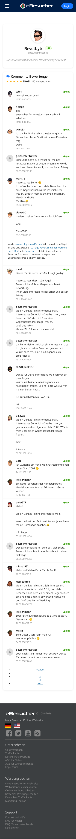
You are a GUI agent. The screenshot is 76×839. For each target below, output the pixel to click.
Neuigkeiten (12, 827)
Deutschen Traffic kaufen (19, 797)
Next (40, 683)
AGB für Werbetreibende (19, 763)
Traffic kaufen (13, 753)
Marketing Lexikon (15, 800)
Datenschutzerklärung (17, 756)
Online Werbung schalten (19, 790)
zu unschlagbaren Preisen (28, 244)
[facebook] (9, 732)
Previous (40, 669)
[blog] (38, 732)
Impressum (11, 766)
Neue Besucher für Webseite (21, 783)
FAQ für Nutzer (13, 820)
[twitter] (19, 732)
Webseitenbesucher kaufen (21, 786)
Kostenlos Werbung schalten (21, 793)
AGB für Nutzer (13, 760)
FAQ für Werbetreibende (19, 824)
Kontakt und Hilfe (15, 817)
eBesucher (29, 251)
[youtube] (28, 732)
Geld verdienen (14, 749)
